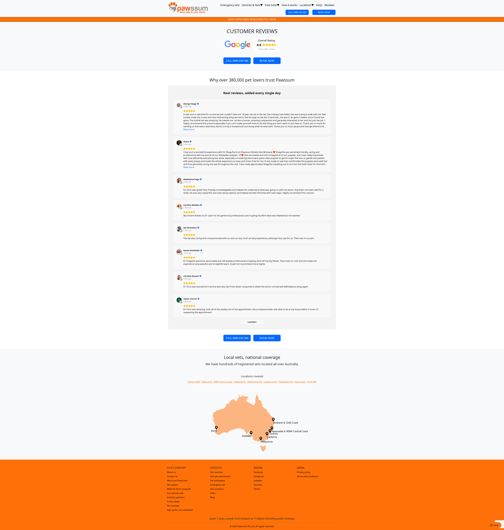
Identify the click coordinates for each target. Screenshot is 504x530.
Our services (216, 472)
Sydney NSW (194, 381)
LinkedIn (258, 480)
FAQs (319, 5)
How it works (290, 5)
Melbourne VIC (254, 381)
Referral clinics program (179, 489)
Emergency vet (217, 484)
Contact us (172, 476)
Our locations (217, 489)
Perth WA (311, 381)
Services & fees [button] (252, 5)
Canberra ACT (270, 381)
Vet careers (172, 484)
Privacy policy (303, 472)
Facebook (258, 472)
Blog (212, 497)
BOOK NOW (324, 12)
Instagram (259, 476)
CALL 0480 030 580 (297, 12)
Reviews (329, 5)
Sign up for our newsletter (180, 509)
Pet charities (173, 505)
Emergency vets (230, 5)
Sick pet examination (220, 476)
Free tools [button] (272, 5)
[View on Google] (179, 105)
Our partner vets (175, 493)
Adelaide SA (240, 381)
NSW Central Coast (223, 381)
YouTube (258, 484)
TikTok (257, 489)
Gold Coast (300, 381)
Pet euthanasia (217, 480)
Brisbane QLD (286, 381)
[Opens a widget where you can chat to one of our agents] (494, 525)
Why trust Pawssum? (177, 480)
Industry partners (176, 497)
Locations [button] (307, 5)
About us (171, 472)
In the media (173, 501)
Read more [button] (188, 129)
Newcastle (207, 381)
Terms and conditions (307, 476)
